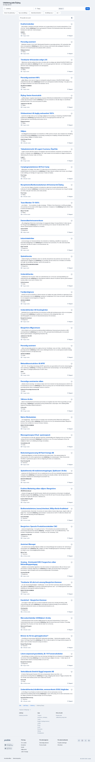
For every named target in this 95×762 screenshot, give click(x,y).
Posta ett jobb (42, 745)
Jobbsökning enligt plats (61, 717)
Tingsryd (39, 715)
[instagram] (82, 740)
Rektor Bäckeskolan (28, 417)
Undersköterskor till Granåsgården (34, 310)
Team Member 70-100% (30, 203)
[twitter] (85, 740)
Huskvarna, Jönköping (42, 717)
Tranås (38, 719)
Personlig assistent (28, 42)
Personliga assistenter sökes (32, 381)
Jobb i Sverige (24, 751)
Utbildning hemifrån (23, 715)
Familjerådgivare (27, 292)
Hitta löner (60, 745)
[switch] (72, 18)
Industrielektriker (27, 238)
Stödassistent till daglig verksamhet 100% (37, 113)
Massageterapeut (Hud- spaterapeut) (35, 435)
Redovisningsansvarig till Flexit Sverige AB (37, 453)
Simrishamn (39, 729)
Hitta (87, 8)
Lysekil (38, 727)
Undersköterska (27, 274)
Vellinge (39, 731)
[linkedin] (89, 740)
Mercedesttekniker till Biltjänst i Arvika (36, 618)
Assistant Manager (28, 544)
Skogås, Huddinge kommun (43, 721)
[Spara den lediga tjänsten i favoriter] (71, 24)
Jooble (89, 758)
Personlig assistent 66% (30, 78)
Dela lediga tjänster (44, 742)
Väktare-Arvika (27, 399)
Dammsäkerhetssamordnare (32, 221)
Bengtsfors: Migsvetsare (30, 328)
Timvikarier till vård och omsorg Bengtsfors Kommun (41, 582)
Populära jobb (59, 715)
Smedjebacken (40, 733)
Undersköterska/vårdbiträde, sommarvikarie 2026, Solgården (45, 689)
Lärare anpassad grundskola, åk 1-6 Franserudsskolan (42, 654)
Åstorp (38, 725)
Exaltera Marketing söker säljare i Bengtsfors (38, 489)
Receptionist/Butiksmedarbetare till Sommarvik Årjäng (42, 185)
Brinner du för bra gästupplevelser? (34, 636)
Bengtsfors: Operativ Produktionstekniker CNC (39, 526)
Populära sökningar (62, 742)
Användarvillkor (7, 758)
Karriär (22, 747)
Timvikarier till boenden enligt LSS (34, 60)
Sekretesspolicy (17, 758)
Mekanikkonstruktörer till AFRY (33, 363)
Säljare (23, 131)
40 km (60, 8)
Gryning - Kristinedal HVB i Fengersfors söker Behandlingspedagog (38, 563)
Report (71, 35)
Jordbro (39, 723)
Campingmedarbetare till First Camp (35, 167)
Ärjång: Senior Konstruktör (31, 95)
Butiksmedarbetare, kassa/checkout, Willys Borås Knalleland (44, 509)
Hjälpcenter (24, 749)
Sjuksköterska (26, 256)
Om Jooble (23, 742)
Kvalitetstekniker (27, 24)
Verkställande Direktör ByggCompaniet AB (37, 672)
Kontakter (23, 745)
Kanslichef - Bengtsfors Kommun (34, 600)
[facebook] (79, 740)
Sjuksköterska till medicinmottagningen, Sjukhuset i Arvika (44, 471)
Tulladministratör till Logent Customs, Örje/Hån (39, 149)
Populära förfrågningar (24, 709)
